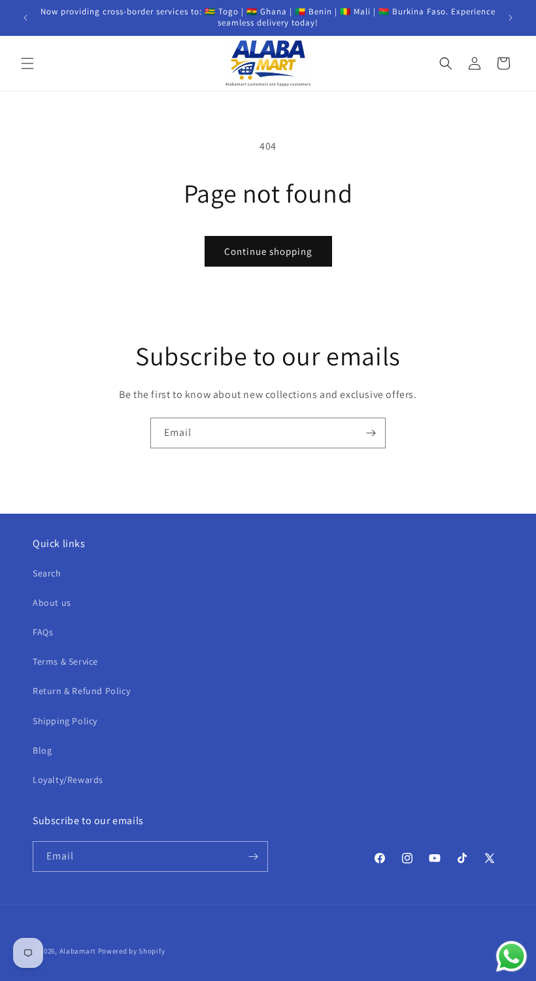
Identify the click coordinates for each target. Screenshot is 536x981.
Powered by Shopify (131, 951)
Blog (42, 750)
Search (47, 573)
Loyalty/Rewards (68, 780)
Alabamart (77, 951)
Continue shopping (268, 251)
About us (52, 602)
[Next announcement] (510, 17)
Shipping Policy (65, 721)
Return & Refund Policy (81, 691)
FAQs (43, 632)
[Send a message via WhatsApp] (511, 956)
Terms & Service (65, 661)
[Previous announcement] (25, 17)
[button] (27, 63)
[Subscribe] (370, 433)
